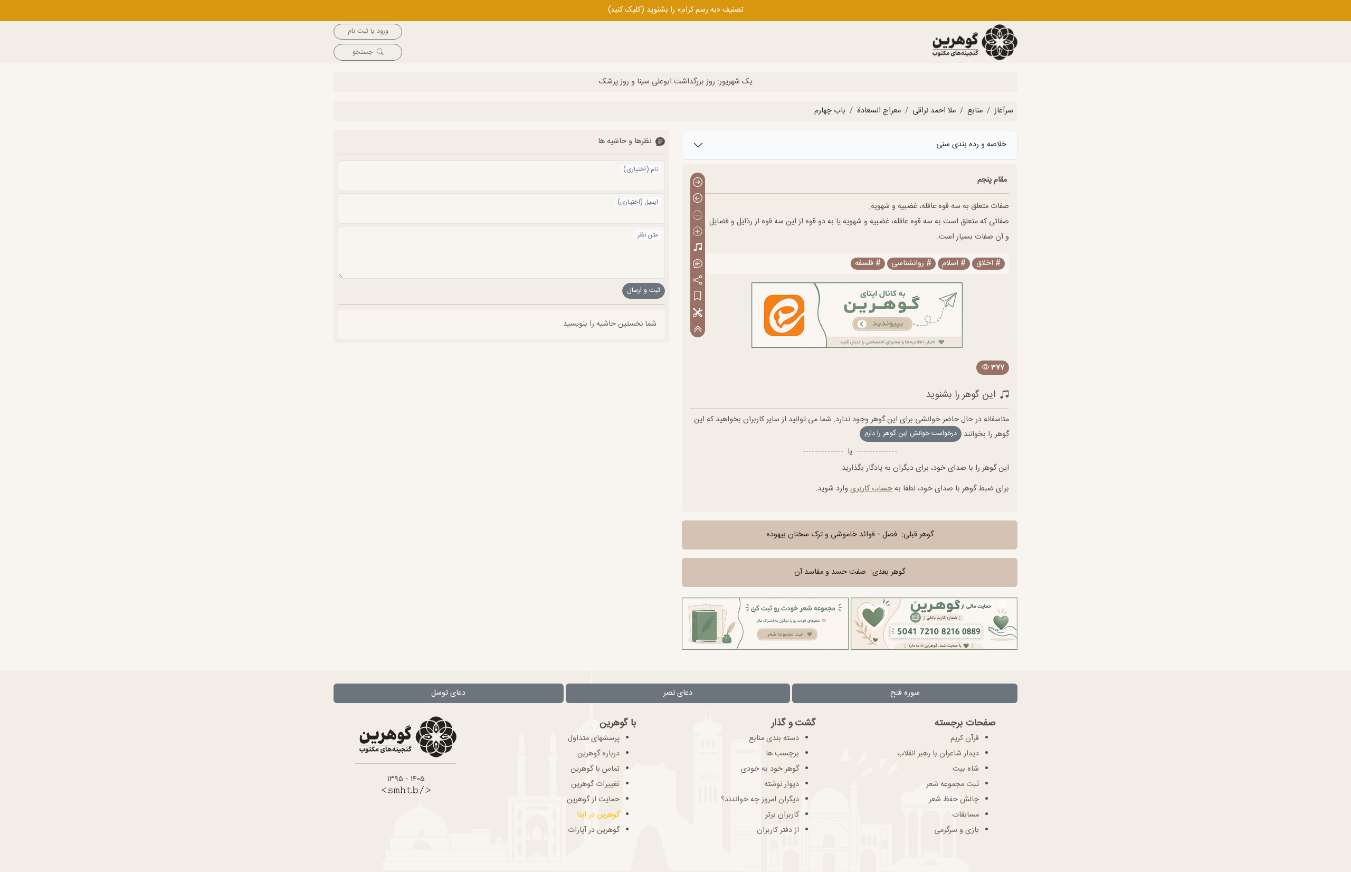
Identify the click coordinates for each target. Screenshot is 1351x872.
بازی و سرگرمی (956, 830)
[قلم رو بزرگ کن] (697, 232)
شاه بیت (966, 769)
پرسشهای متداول (594, 738)
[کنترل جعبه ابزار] (697, 329)
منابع (975, 111)
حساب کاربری (871, 488)
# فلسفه (868, 264)
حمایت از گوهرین (593, 799)
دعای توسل (448, 693)
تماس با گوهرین (595, 769)
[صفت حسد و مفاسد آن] (697, 199)
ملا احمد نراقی (934, 111)
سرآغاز (1003, 111)
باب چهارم (829, 111)
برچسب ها (782, 753)
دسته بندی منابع (774, 738)
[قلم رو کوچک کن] (697, 215)
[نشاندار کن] (697, 297)
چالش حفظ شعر (954, 799)
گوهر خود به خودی (770, 769)
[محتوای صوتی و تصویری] (697, 248)
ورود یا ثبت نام (368, 31)
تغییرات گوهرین (595, 784)
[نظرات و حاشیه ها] (697, 264)
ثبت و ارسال (643, 290)
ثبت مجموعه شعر (952, 784)
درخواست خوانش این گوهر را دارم (910, 433)
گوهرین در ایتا (598, 815)
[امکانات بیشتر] (697, 313)
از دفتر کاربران (778, 830)
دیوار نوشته (781, 784)
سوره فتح (905, 693)
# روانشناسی (911, 264)
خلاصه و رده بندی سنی (971, 144)
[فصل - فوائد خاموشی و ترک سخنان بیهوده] (697, 183)
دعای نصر (677, 693)
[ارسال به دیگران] (697, 280)
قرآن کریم (964, 738)
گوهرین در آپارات (594, 830)
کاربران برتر (782, 815)
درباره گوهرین (598, 753)
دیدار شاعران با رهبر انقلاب (938, 753)
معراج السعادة (879, 111)
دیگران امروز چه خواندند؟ (760, 799)
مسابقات (965, 815)
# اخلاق (988, 264)
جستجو (363, 52)
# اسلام (954, 264)
